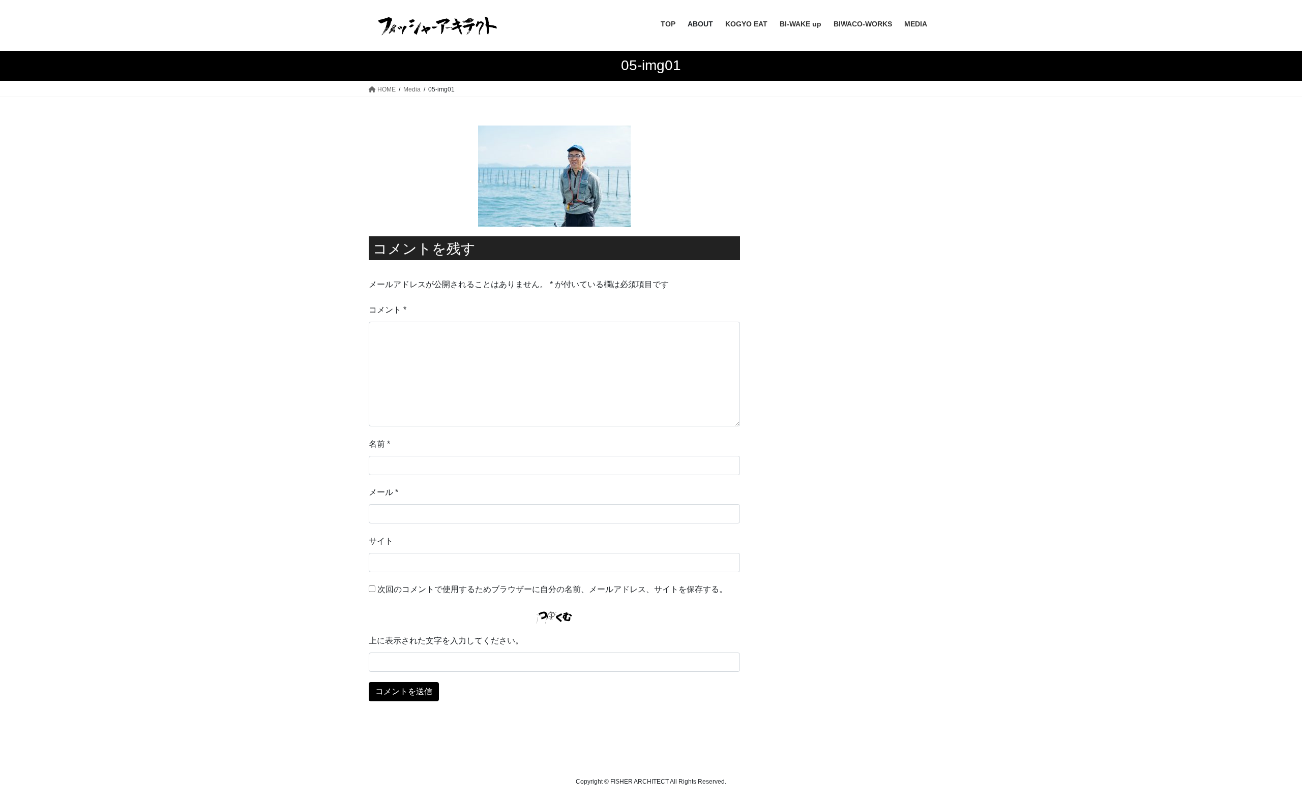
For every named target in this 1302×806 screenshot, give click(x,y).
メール (383, 492)
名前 (379, 444)
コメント (387, 309)
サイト (381, 541)
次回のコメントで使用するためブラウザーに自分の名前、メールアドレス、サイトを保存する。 (552, 589)
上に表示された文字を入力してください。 (446, 640)
